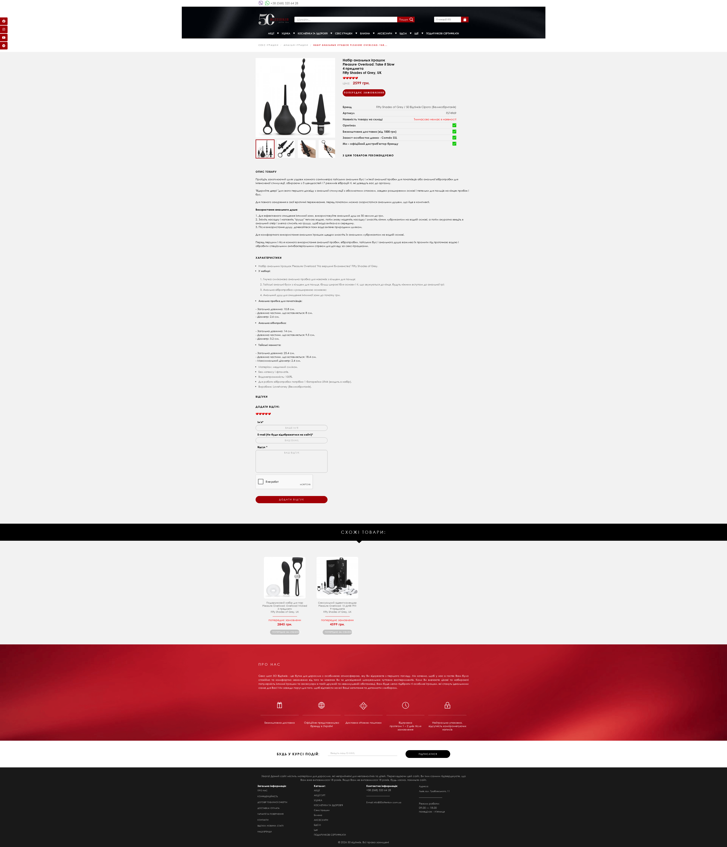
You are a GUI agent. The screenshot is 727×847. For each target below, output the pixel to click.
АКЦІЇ (317, 790)
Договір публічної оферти (272, 802)
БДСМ (317, 825)
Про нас (262, 790)
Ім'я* (260, 422)
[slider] (350, 78)
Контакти (262, 819)
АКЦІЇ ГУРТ (319, 795)
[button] (265, 148)
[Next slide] (329, 149)
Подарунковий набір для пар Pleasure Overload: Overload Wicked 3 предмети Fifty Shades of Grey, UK (284, 607)
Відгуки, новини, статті (270, 825)
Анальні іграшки (296, 45)
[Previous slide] (261, 149)
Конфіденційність (267, 796)
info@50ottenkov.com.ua (387, 802)
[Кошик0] (465, 19)
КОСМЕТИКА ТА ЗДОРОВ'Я (328, 805)
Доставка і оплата (268, 808)
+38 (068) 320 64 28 (284, 3)
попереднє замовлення (286, 632)
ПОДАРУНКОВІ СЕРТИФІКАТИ (330, 834)
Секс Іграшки (268, 45)
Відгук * (262, 447)
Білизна (318, 815)
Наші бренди (264, 831)
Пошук (403, 19)
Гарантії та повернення (270, 814)
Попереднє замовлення (364, 92)
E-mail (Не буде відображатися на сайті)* (285, 434)
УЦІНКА (318, 800)
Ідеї (316, 829)
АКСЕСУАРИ (321, 820)
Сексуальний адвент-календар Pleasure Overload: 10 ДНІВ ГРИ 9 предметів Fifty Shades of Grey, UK (337, 607)
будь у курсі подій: (298, 754)
